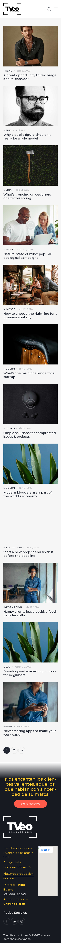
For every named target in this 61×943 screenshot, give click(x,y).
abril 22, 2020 (23, 70)
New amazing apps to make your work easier (29, 733)
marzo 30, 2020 (23, 666)
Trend (8, 70)
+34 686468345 (14, 894)
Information (12, 547)
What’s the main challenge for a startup (29, 375)
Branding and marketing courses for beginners (29, 673)
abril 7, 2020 (32, 547)
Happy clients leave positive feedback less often (30, 613)
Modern (9, 368)
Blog (7, 666)
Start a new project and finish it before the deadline (28, 554)
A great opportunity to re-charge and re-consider (29, 77)
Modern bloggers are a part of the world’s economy (27, 494)
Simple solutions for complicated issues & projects (29, 435)
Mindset (9, 249)
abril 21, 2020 (22, 130)
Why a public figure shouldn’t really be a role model (27, 136)
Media (7, 130)
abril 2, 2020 (32, 607)
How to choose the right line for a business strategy (30, 315)
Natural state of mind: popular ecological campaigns (27, 256)
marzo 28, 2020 (24, 726)
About (8, 726)
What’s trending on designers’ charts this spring (27, 196)
